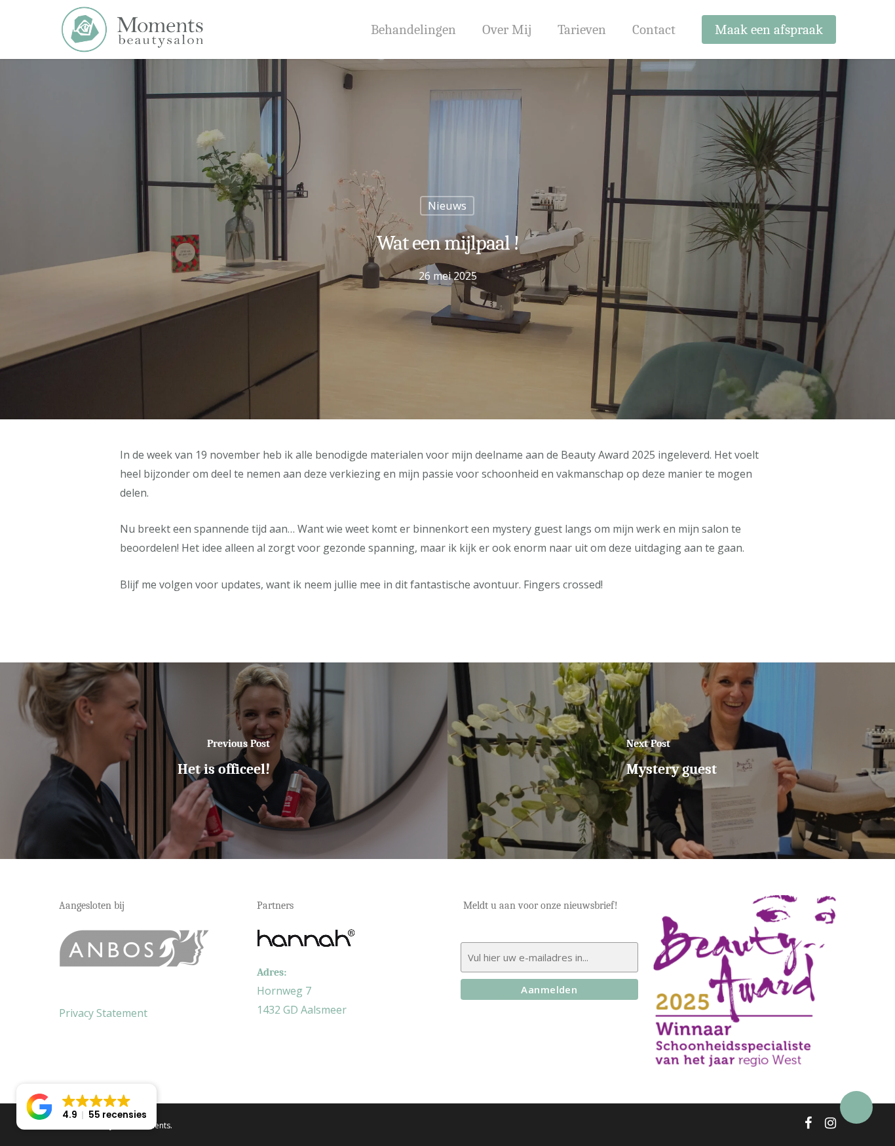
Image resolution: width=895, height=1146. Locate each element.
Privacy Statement (103, 1013)
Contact (654, 30)
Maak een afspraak (769, 30)
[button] (86, 1107)
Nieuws (447, 205)
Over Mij (506, 30)
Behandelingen (413, 30)
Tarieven (582, 30)
